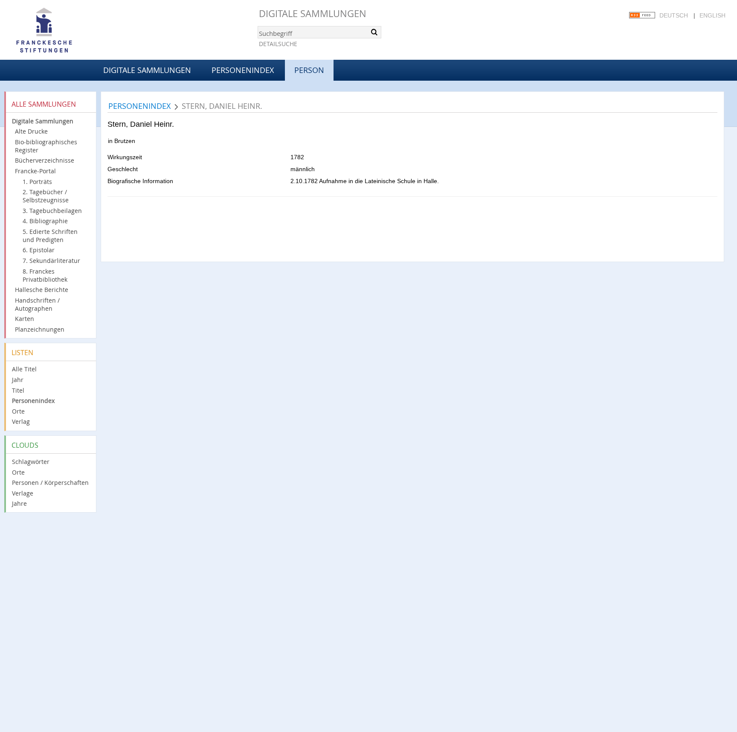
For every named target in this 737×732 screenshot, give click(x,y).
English (712, 15)
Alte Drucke (31, 131)
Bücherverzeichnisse (44, 160)
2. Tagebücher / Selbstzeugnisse (46, 196)
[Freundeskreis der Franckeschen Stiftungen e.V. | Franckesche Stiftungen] (68, 30)
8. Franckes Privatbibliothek (45, 275)
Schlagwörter (30, 462)
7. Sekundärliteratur (51, 261)
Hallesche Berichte (41, 290)
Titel (18, 390)
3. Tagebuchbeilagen (52, 211)
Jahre (19, 503)
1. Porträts (37, 182)
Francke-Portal (35, 171)
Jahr (17, 380)
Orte (18, 411)
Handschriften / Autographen (37, 304)
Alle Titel (24, 369)
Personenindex (243, 70)
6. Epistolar (39, 250)
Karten (24, 319)
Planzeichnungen (39, 329)
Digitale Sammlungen (312, 13)
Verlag (21, 421)
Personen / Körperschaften (50, 482)
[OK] (374, 32)
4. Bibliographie (45, 221)
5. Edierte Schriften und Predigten (50, 235)
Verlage (22, 493)
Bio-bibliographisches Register (46, 146)
